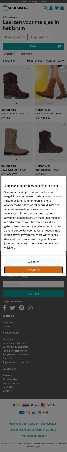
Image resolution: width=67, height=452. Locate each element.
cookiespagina (37, 239)
